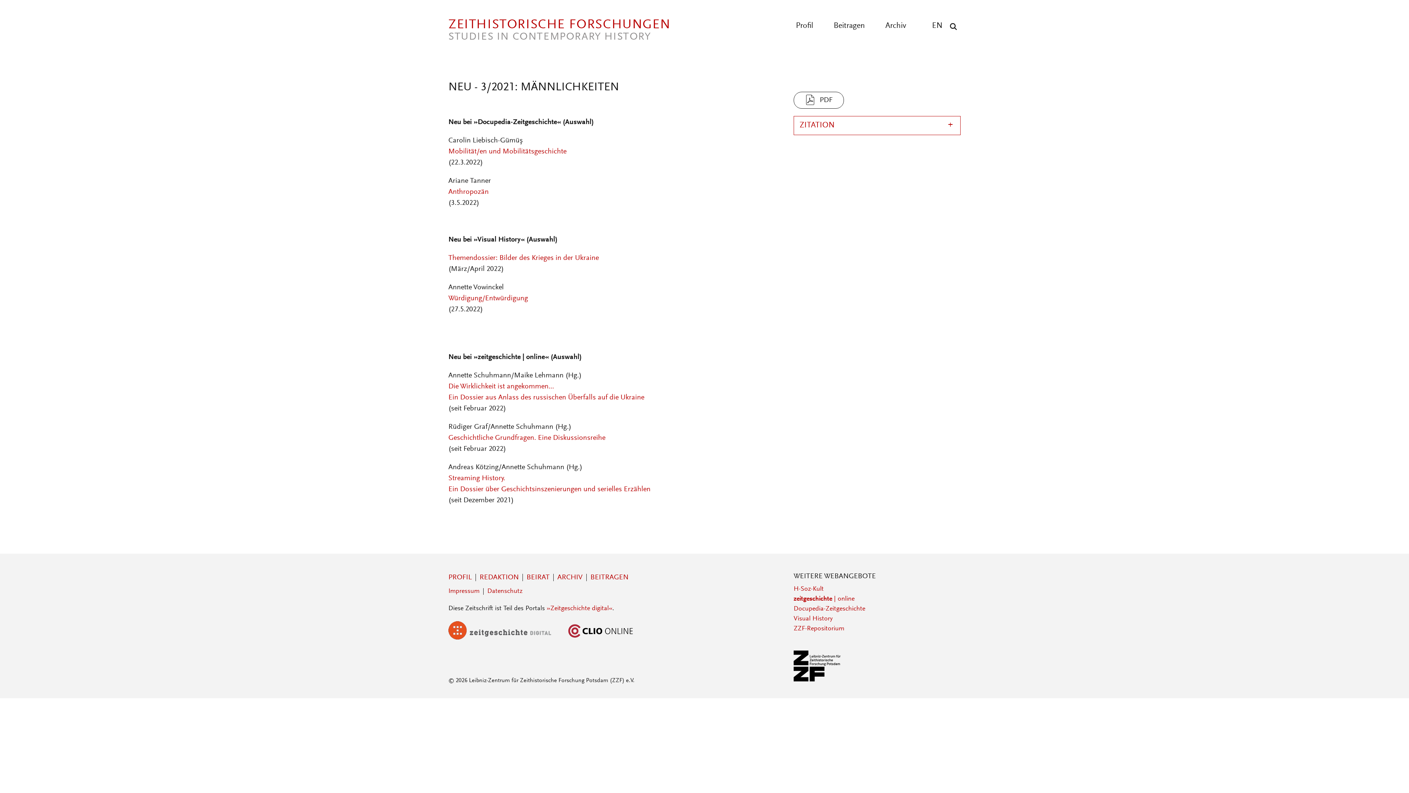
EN (937, 26)
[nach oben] (1390, 774)
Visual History (813, 619)
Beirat (538, 577)
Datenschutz (505, 591)
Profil (804, 26)
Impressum (464, 591)
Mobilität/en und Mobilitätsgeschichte (507, 151)
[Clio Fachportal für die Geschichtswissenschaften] (600, 638)
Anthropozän (468, 192)
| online (824, 599)
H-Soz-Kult (809, 589)
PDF (826, 100)
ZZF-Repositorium (819, 629)
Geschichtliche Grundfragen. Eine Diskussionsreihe (526, 438)
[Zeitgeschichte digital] (505, 638)
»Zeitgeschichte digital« (579, 608)
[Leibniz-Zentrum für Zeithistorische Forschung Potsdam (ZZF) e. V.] (817, 680)
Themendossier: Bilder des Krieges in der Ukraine (523, 258)
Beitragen (849, 26)
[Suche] (952, 26)
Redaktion (499, 577)
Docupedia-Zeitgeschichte (829, 609)
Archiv (895, 26)
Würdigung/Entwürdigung (488, 298)
